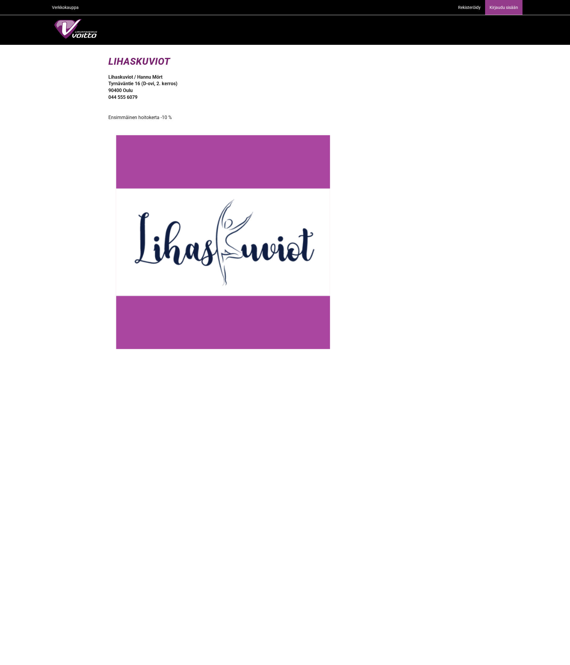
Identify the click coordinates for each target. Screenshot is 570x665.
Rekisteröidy (469, 7)
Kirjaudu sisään (504, 7)
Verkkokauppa (65, 7)
